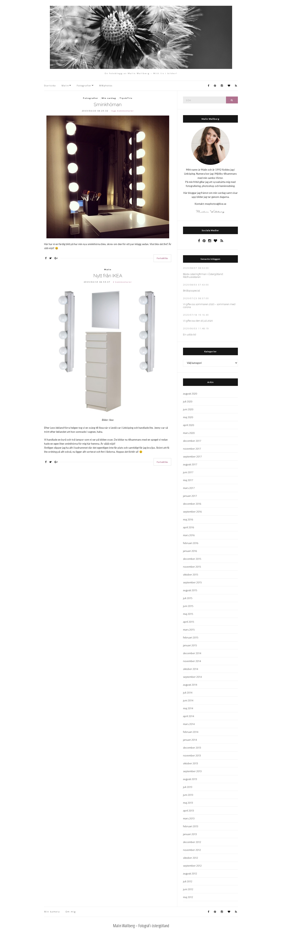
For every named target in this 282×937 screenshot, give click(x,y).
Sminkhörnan (108, 104)
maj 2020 (188, 417)
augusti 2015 (190, 590)
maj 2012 (188, 897)
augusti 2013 (190, 779)
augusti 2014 (190, 684)
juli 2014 (187, 692)
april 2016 (188, 527)
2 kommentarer (122, 282)
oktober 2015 (190, 574)
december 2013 (192, 747)
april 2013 (188, 810)
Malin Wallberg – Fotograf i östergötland (141, 925)
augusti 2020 (190, 393)
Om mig (71, 911)
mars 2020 (189, 433)
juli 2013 (187, 787)
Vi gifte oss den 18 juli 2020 (198, 320)
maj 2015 (188, 614)
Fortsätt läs (162, 258)
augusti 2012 (190, 873)
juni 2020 (188, 409)
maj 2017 (188, 480)
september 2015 (192, 582)
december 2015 (192, 559)
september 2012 (192, 865)
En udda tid (189, 334)
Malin (65, 85)
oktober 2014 (190, 669)
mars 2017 (189, 488)
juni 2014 (188, 700)
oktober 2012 (190, 857)
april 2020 (188, 425)
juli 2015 (187, 598)
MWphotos (105, 85)
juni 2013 (188, 795)
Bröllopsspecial (191, 290)
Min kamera (52, 911)
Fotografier (84, 85)
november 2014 (192, 661)
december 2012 (192, 842)
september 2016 (192, 511)
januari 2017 (190, 496)
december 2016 (192, 503)
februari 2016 (190, 543)
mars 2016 (189, 535)
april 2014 (188, 716)
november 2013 (192, 755)
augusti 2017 (190, 464)
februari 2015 (190, 637)
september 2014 (192, 677)
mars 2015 (189, 629)
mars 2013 (189, 818)
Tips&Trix (126, 98)
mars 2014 (189, 724)
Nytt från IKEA (107, 275)
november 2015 (192, 566)
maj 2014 (188, 708)
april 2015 (188, 621)
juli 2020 (187, 401)
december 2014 (192, 653)
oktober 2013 (190, 763)
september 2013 (192, 771)
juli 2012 (187, 881)
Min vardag (109, 98)
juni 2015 (188, 606)
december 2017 (192, 440)
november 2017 (192, 448)
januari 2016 (190, 551)
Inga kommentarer (122, 111)
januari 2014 (190, 739)
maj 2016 (188, 519)
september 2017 (192, 456)
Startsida (50, 85)
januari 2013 (190, 834)
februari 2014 (190, 732)
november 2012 (192, 850)
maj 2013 (188, 802)
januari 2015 (190, 645)
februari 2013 (190, 826)
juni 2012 (188, 889)
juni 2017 (188, 472)
